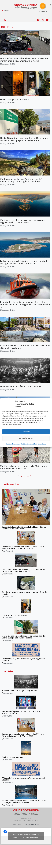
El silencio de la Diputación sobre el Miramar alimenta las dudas (25, 346)
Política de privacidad (29, 444)
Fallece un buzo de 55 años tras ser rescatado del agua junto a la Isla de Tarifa (24, 262)
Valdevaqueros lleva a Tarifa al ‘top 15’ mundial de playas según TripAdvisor (21, 180)
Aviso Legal (42, 444)
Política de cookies (13, 444)
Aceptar (26, 431)
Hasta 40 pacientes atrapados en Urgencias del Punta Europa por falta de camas (24, 139)
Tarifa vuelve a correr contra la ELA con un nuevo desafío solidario (23, 467)
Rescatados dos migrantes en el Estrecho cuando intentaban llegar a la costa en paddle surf (25, 304)
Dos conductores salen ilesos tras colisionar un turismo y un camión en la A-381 (24, 59)
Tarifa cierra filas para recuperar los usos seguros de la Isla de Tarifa (22, 221)
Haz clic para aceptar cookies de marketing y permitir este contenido (26, 835)
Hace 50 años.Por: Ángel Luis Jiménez (20, 386)
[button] (5, 20)
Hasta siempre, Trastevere (14, 99)
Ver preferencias (26, 438)
